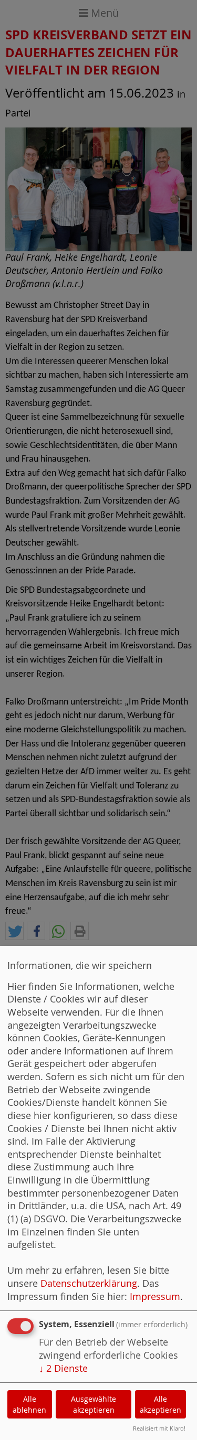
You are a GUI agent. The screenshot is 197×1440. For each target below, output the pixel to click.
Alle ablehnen (29, 1404)
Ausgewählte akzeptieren (93, 1404)
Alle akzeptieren (160, 1404)
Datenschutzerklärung (88, 1283)
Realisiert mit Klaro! (159, 1428)
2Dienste (63, 1368)
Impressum (155, 1296)
